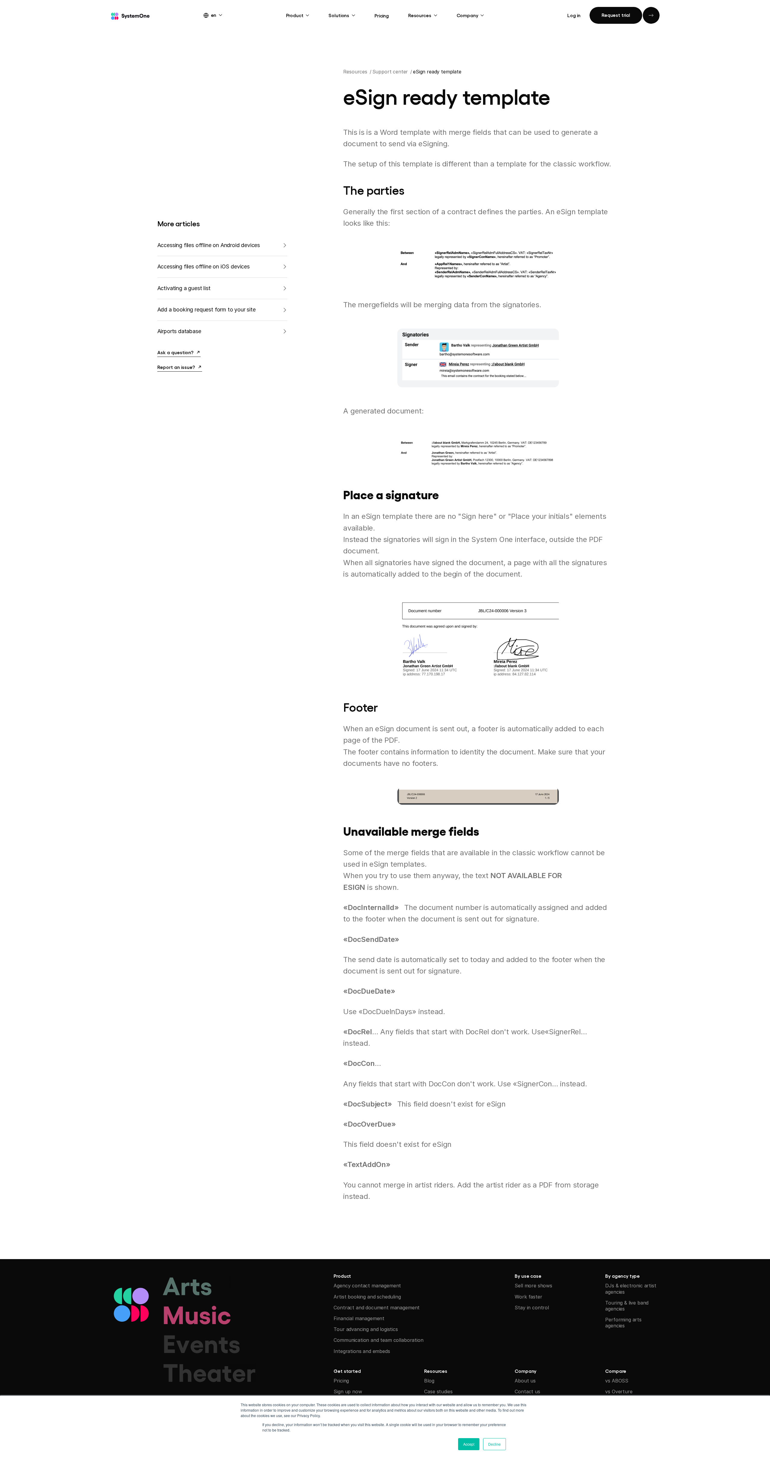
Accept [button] (468, 1444)
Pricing (381, 15)
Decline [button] (494, 1444)
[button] (218, 15)
